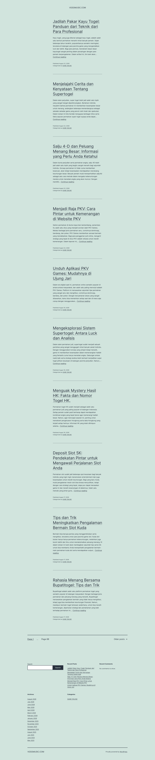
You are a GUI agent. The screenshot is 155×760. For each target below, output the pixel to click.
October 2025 (32, 727)
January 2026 (32, 718)
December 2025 (32, 721)
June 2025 (31, 738)
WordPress (123, 752)
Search (29, 664)
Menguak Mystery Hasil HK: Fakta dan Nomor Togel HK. (74, 395)
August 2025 (31, 732)
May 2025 (30, 740)
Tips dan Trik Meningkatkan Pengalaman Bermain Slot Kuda (77, 522)
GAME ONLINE (67, 65)
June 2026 (31, 704)
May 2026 (30, 707)
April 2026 (30, 710)
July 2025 (30, 735)
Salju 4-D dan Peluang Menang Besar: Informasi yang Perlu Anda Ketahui (75, 151)
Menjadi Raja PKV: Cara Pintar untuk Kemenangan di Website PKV (76, 213)
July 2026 (30, 702)
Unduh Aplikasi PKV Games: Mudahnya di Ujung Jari (72, 273)
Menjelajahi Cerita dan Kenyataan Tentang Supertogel (73, 88)
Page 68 (45, 639)
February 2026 (32, 715)
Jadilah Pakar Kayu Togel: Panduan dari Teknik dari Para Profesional (76, 26)
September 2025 (33, 729)
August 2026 (31, 699)
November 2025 (33, 724)
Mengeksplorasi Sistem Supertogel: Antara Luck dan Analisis (75, 333)
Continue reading (59, 57)
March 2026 (31, 713)
